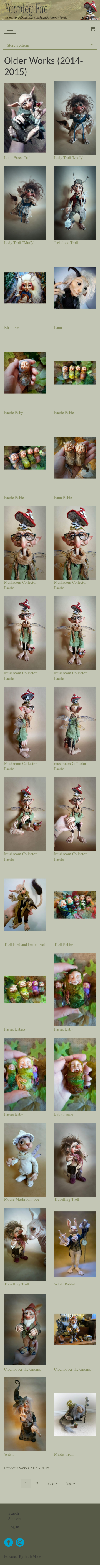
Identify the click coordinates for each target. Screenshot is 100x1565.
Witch (9, 1454)
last (69, 1483)
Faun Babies (63, 497)
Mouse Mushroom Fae (21, 1199)
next (52, 1483)
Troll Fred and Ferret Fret (24, 944)
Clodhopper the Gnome (22, 1369)
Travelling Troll (66, 1199)
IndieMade (32, 1556)
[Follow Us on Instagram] (20, 1542)
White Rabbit (64, 1284)
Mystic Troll (64, 1454)
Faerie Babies (64, 412)
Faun (58, 327)
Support (14, 1518)
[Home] (50, 10)
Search (13, 1513)
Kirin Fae (11, 327)
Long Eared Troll (18, 157)
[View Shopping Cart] (91, 29)
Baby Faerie (63, 1114)
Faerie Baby (13, 412)
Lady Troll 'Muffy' (68, 157)
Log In (13, 1527)
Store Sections (18, 45)
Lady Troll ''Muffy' (19, 242)
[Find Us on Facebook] (8, 1542)
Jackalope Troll (66, 242)
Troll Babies (63, 944)
